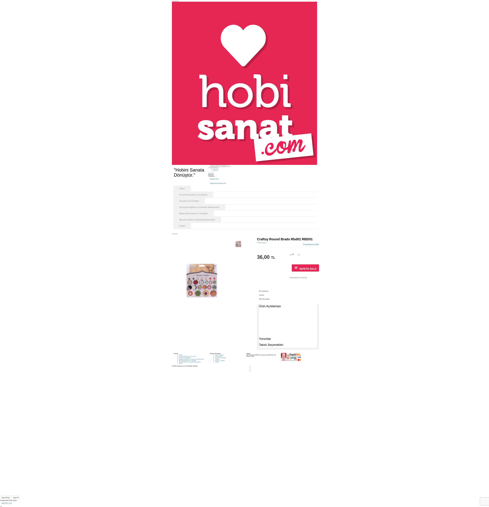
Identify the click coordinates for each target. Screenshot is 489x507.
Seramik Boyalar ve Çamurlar (187, 356)
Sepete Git (214, 179)
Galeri (180, 355)
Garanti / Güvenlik (220, 357)
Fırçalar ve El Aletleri (185, 357)
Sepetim (211, 173)
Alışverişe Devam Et (218, 183)
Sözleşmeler (218, 356)
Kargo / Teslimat (220, 360)
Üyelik (217, 362)
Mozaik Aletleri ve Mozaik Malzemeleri (190, 362)
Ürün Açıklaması (263, 291)
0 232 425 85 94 (213, 167)
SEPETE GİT (7, 503)
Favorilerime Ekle (311, 244)
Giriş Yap (216, 169)
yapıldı (261, 242)
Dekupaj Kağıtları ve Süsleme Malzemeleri (191, 359)
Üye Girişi (5, 498)
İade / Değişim (219, 355)
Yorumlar (261, 295)
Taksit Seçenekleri (264, 299)
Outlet (180, 363)
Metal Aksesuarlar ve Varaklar (187, 360)
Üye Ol (215, 170)
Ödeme (217, 359)
